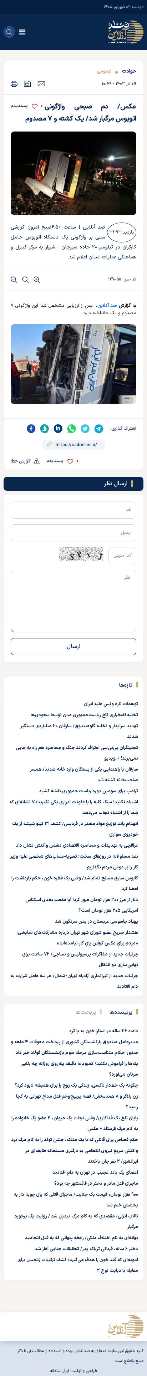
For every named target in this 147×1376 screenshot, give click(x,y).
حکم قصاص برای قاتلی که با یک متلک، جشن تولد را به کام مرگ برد (74, 1140)
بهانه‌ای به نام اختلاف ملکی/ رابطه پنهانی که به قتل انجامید (81, 1238)
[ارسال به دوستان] (41, 83)
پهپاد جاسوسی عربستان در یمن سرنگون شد (96, 921)
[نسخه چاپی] (14, 84)
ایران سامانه (59, 1371)
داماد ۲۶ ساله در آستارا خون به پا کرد (103, 1031)
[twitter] (85, 428)
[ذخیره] (27, 84)
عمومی (104, 71)
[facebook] (31, 428)
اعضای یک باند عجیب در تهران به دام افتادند (95, 1172)
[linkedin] (58, 428)
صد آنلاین (107, 305)
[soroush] (44, 428)
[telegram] (98, 428)
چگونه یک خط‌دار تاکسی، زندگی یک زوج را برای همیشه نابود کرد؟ (76, 1085)
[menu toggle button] (22, 32)
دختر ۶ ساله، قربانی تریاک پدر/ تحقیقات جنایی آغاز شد (86, 1249)
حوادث (129, 71)
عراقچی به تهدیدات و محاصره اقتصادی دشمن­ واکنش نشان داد (77, 845)
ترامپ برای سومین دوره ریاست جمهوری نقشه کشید (88, 791)
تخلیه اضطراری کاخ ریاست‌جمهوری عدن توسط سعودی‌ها (84, 715)
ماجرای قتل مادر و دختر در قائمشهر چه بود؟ (96, 1183)
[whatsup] (71, 428)
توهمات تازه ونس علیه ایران (111, 704)
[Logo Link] (125, 32)
